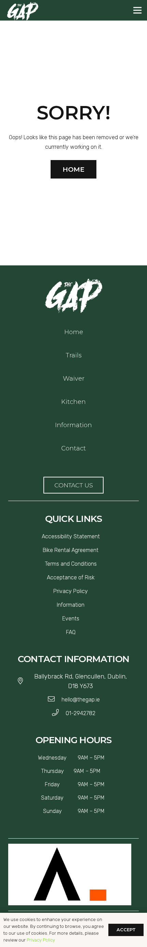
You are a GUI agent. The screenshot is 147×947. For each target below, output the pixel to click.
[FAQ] (78, 632)
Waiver (73, 378)
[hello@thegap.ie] (55, 700)
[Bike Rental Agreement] (101, 550)
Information (73, 425)
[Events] (82, 618)
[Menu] (137, 10)
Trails (74, 355)
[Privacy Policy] (90, 591)
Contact (73, 448)
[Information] (87, 605)
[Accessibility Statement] (102, 536)
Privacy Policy (41, 940)
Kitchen (73, 402)
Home (73, 332)
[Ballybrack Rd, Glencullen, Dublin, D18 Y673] (23, 681)
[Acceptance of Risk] (97, 577)
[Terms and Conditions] (99, 564)
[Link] (73, 296)
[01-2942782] (59, 713)
